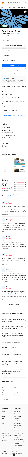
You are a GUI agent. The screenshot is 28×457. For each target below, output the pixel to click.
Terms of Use (15, 451)
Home (2, 7)
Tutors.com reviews (19, 445)
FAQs (18, 86)
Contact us (4, 420)
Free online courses (6, 435)
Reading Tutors (17, 413)
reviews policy (11, 195)
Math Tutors (8, 7)
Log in (3, 413)
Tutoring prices (5, 433)
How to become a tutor (19, 439)
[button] (14, 320)
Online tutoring (5, 437)
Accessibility (13, 453)
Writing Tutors (17, 425)
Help (3, 423)
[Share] (25, 11)
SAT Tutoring (17, 418)
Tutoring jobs (17, 430)
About (3, 86)
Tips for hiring (5, 430)
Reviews (14, 86)
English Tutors (17, 416)
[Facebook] (3, 146)
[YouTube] (6, 146)
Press (3, 418)
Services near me (6, 440)
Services (24, 86)
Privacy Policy (5, 453)
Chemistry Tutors (18, 420)
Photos (8, 86)
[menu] (3, 2)
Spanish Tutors (17, 423)
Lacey (14, 7)
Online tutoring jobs (19, 433)
